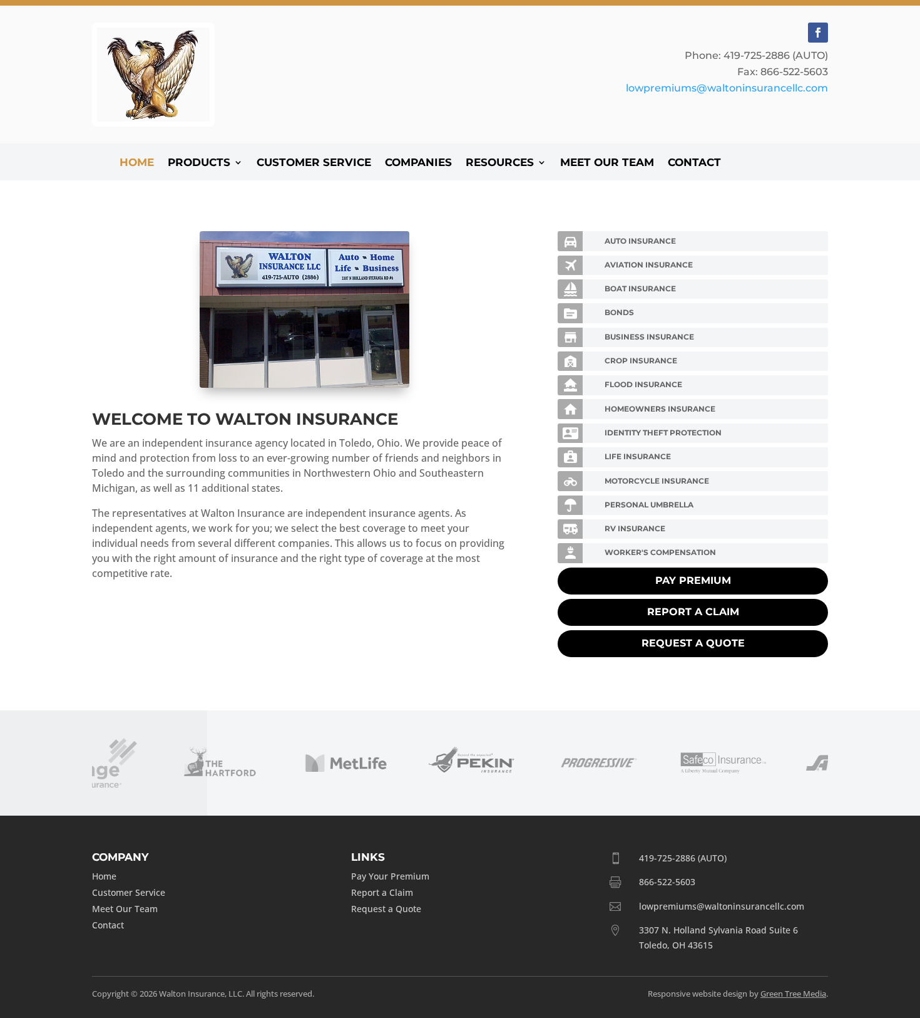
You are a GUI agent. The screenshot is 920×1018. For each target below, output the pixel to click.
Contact (694, 163)
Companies (418, 163)
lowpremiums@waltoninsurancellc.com (727, 88)
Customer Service (314, 163)
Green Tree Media (793, 993)
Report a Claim (693, 612)
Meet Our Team (607, 163)
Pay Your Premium (390, 876)
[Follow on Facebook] (818, 33)
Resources (500, 163)
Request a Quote (693, 643)
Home (137, 163)
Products (199, 163)
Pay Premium (693, 580)
